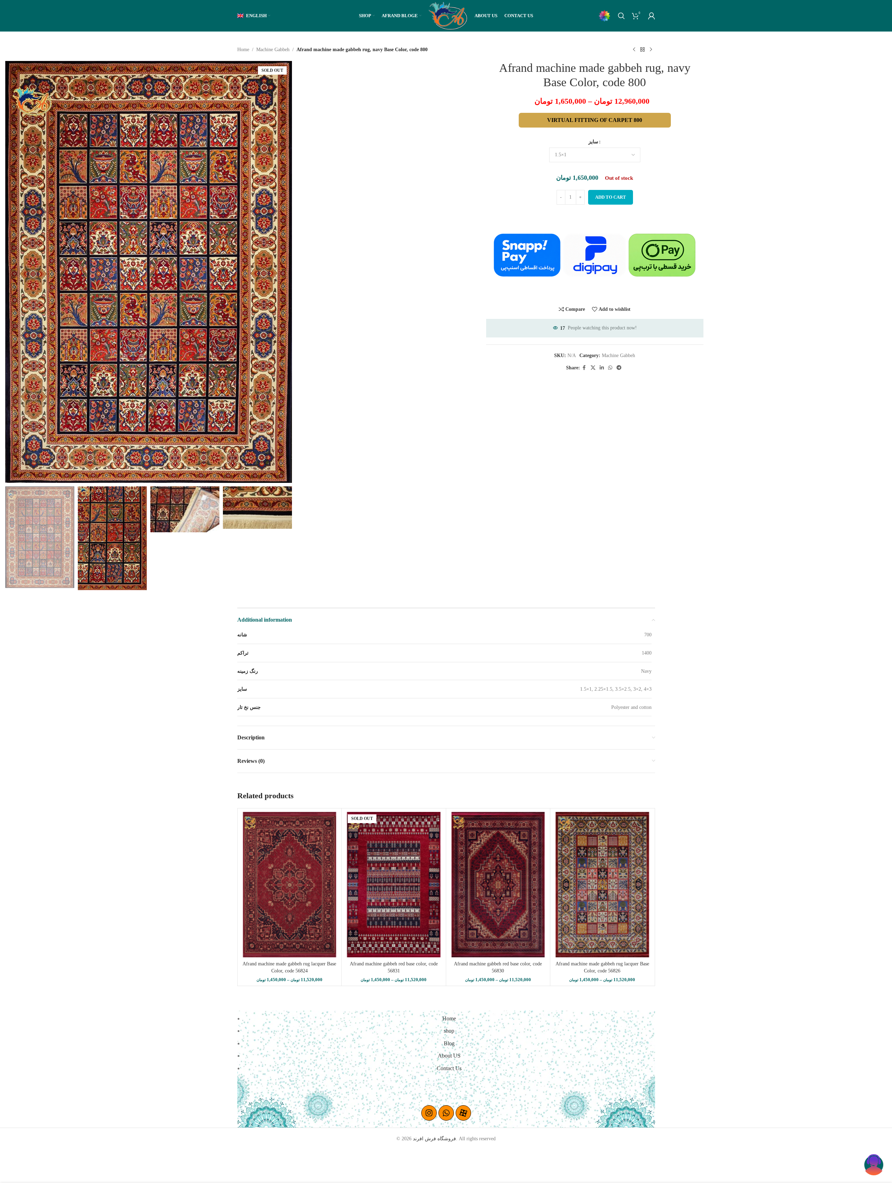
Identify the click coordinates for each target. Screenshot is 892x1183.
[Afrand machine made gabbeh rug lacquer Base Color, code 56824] (289, 884)
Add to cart (610, 197)
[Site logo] (448, 15)
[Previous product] (634, 50)
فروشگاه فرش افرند (434, 1138)
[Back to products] (642, 50)
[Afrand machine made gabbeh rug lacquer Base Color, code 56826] (602, 884)
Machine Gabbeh (273, 49)
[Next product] (651, 50)
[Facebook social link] (584, 368)
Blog (449, 1043)
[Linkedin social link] (602, 368)
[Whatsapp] (446, 1113)
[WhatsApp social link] (610, 368)
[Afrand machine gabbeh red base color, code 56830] (498, 884)
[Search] (621, 16)
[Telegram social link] (619, 368)
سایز (593, 141)
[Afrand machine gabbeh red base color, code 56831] (393, 884)
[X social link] (593, 368)
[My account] (652, 16)
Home (243, 49)
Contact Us (449, 1068)
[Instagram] (429, 1113)
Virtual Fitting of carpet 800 (594, 120)
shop (449, 1031)
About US (449, 1056)
